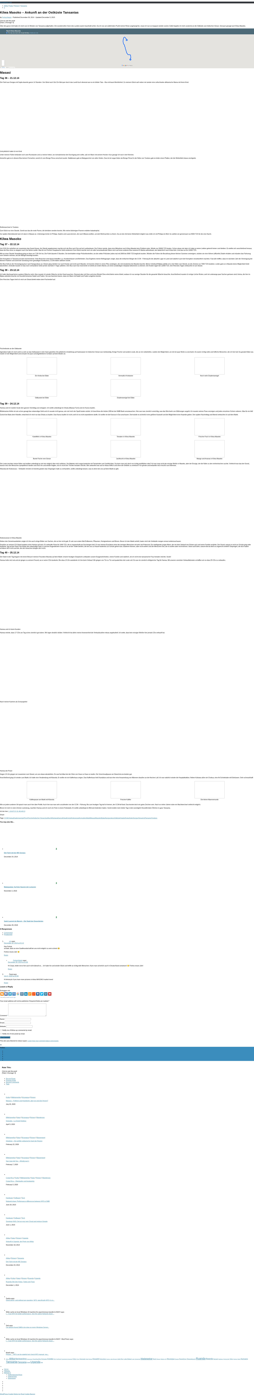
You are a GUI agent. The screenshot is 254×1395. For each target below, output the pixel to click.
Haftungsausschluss (15, 1375)
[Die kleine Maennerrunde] (209, 798)
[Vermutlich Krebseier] (126, 374)
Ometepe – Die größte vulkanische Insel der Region (24, 1141)
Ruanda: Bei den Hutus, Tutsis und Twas (20, 1282)
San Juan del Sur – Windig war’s (17, 1161)
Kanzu (60, 818)
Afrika (6, 6)
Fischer (30, 818)
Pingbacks (8, 934)
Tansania (24, 6)
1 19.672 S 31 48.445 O (17, 811)
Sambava (220, 1359)
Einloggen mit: (5, 990)
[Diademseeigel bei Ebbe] (126, 396)
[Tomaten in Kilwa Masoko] (126, 435)
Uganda (25, 1238)
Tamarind (141, 818)
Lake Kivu (120, 1359)
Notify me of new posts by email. (13, 1034)
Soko (131, 818)
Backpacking (20, 1359)
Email (2, 1023)
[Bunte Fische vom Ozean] (42, 457)
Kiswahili (96, 1359)
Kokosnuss (75, 818)
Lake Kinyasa (113, 1359)
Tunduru (154, 818)
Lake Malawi (128, 1359)
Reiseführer (183, 1359)
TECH (6, 1369)
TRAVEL (7, 1371)
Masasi (92, 818)
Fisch (26, 818)
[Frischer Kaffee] (126, 798)
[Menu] (1, 1366)
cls (10, 941)
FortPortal (58, 1359)
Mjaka (103, 818)
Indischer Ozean (39, 818)
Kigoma (90, 1359)
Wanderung (40, 1117)
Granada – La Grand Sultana (16, 1121)
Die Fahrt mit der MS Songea (14, 853)
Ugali (28, 1362)
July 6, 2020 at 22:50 (11, 976)
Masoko (98, 818)
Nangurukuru (109, 818)
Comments (8, 933)
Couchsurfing (37, 1359)
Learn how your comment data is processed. (43, 1041)
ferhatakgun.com (6, 2)
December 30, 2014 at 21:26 (18, 962)
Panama (177, 1359)
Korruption (82, 818)
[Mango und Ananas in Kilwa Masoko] (209, 457)
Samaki (215, 1359)
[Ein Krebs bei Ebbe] (42, 374)
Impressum (12, 1378)
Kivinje (68, 818)
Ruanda (31, 1278)
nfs (165, 1359)
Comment (4, 1015)
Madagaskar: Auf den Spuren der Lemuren (20, 887)
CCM (6, 818)
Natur (11, 6)
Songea (135, 818)
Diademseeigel (18, 818)
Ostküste (117, 818)
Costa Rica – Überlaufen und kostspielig (20, 1181)
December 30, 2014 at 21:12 (14, 943)
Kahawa (55, 818)
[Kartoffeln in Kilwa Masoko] (42, 435)
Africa (7, 1359)
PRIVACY (7, 1373)
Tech (23, 1198)
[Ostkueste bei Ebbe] (42, 396)
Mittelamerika (16, 1097)
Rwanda (209, 1359)
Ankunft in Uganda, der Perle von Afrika (20, 1241)
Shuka (127, 818)
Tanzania (22, 1362)
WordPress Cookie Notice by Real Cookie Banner (17, 1394)
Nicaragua (25, 1097)
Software (17, 1198)
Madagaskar (146, 1358)
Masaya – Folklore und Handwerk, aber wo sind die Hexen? (27, 1101)
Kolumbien (103, 1359)
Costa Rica (10, 1178)
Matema (163, 1359)
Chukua (10, 818)
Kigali (87, 1359)
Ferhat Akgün (7, 17)
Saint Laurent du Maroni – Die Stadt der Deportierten (23, 921)
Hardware (9, 1198)
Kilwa (64, 818)
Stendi (238, 1359)
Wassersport (40, 1137)
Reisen (16, 6)
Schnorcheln (226, 1359)
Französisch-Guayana (66, 1359)
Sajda (122, 818)
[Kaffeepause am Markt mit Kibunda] (42, 798)
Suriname (244, 1359)
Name (2, 1019)
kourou (108, 1359)
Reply (6, 955)
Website (3, 1026)
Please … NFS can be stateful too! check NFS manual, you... (27, 1354)
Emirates (44, 1359)
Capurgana (29, 1359)
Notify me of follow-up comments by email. (17, 1030)
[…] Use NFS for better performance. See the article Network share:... (30, 1314)
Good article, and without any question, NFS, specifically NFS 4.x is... (30, 1300)
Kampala (82, 1359)
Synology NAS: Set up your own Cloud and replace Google (27, 1221)
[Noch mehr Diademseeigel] (209, 374)
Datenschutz (12, 1376)
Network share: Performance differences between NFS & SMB (28, 1201)
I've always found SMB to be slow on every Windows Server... (27, 1327)
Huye (78, 1359)
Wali (42, 1362)
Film (55, 1359)
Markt (88, 818)
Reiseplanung (191, 1359)
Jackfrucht (48, 818)
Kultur (8, 1097)
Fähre (74, 1359)
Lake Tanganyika (136, 1359)
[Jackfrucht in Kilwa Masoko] (126, 457)
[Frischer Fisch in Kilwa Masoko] (209, 435)
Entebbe (50, 1359)
